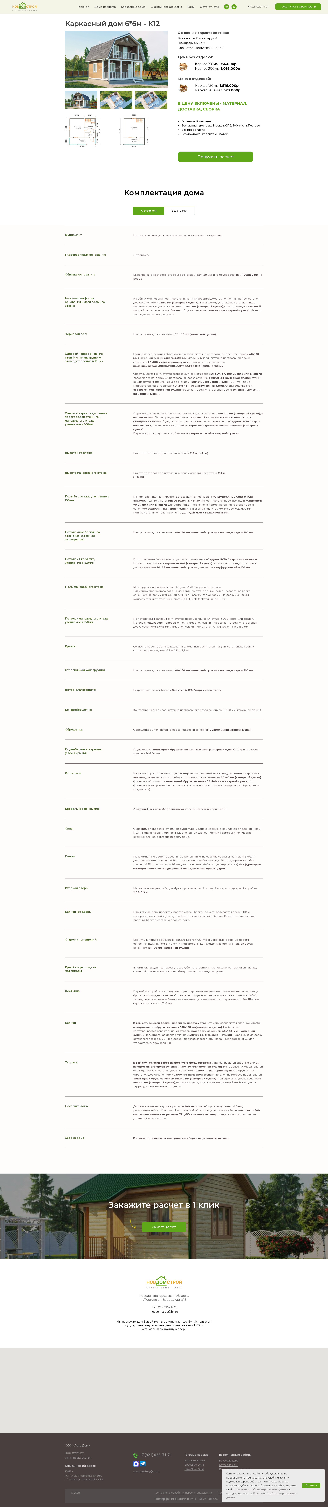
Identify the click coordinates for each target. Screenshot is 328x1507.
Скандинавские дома (166, 7)
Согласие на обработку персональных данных (183, 1492)
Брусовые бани (228, 1464)
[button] (258, 6)
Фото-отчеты (209, 7)
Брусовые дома (228, 1460)
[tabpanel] (164, 699)
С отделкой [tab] (148, 210)
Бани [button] (191, 7)
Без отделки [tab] (179, 210)
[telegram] (226, 6)
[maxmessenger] (234, 6)
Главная (83, 7)
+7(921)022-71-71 (164, 1307)
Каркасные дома (133, 7)
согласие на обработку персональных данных (260, 1489)
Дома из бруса (105, 7)
